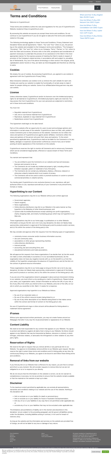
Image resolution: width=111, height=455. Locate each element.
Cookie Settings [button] (96, 451)
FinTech (12, 438)
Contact (91, 1)
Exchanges (13, 439)
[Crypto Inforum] (15, 7)
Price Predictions (43, 7)
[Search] (97, 7)
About (43, 433)
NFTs (11, 441)
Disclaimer (98, 1)
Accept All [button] (105, 451)
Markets (12, 435)
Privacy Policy (44, 435)
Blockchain (12, 436)
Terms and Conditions (46, 436)
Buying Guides (56, 7)
